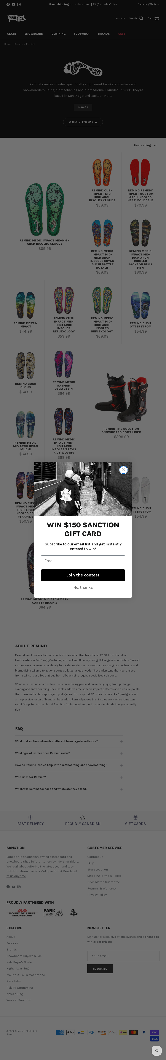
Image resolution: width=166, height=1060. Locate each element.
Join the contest (83, 575)
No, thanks (83, 587)
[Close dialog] (123, 470)
